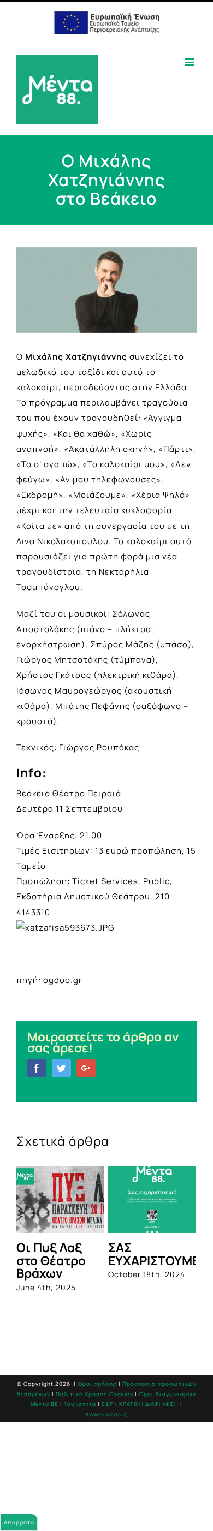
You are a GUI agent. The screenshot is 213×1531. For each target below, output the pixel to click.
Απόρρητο (19, 1522)
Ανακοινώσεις (106, 1414)
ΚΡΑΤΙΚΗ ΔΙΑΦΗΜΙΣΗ (149, 1404)
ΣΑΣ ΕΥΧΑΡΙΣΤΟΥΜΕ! (156, 1253)
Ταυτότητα (80, 1404)
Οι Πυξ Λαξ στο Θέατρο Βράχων (51, 1260)
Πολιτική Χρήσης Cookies (94, 1394)
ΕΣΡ (108, 1404)
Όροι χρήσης (97, 1383)
